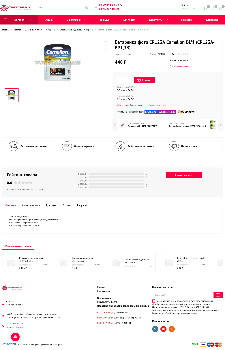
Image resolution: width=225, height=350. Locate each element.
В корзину (147, 80)
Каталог (19, 19)
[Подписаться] (218, 295)
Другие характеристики (180, 66)
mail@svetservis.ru (15, 314)
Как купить (155, 19)
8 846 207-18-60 (109, 9)
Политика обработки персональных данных (123, 306)
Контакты (212, 19)
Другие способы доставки (129, 105)
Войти (184, 5)
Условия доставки (157, 105)
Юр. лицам (129, 19)
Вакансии (186, 19)
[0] (221, 9)
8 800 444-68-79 (109, 4)
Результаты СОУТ (107, 302)
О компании (74, 19)
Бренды (104, 19)
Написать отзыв (183, 175)
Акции (48, 19)
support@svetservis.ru (17, 317)
